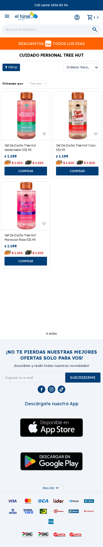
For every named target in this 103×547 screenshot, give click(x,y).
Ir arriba (51, 333)
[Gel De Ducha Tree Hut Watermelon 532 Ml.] (26, 116)
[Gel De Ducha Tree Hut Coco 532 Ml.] (77, 116)
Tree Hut (36, 83)
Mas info (51, 488)
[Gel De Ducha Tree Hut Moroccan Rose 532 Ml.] (26, 205)
